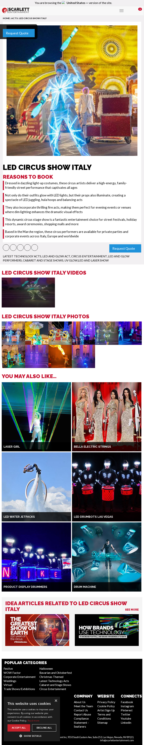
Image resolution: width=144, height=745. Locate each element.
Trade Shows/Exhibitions (19, 689)
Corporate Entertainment (20, 676)
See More (132, 609)
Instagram (127, 706)
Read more (34, 720)
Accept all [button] (19, 727)
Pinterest (127, 710)
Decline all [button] (44, 727)
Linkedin (126, 722)
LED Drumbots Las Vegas (93, 516)
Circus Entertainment (89, 256)
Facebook (127, 702)
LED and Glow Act (56, 256)
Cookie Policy (106, 706)
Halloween (46, 668)
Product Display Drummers (25, 587)
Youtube (126, 718)
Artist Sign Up (106, 710)
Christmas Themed (51, 676)
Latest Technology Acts (22, 256)
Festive (8, 668)
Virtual (8, 684)
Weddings (10, 681)
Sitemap (102, 722)
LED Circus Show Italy (33, 18)
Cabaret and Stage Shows (43, 260)
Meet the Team (83, 706)
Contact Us (81, 710)
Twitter (125, 714)
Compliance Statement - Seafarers (81, 722)
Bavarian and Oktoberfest (55, 672)
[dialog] (32, 719)
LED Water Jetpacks (19, 516)
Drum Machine (85, 587)
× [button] (55, 700)
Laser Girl (12, 446)
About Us (80, 702)
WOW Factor (12, 672)
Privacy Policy (106, 702)
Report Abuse (82, 714)
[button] (6, 247)
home (6, 18)
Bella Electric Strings (92, 446)
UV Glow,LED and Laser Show (86, 260)
